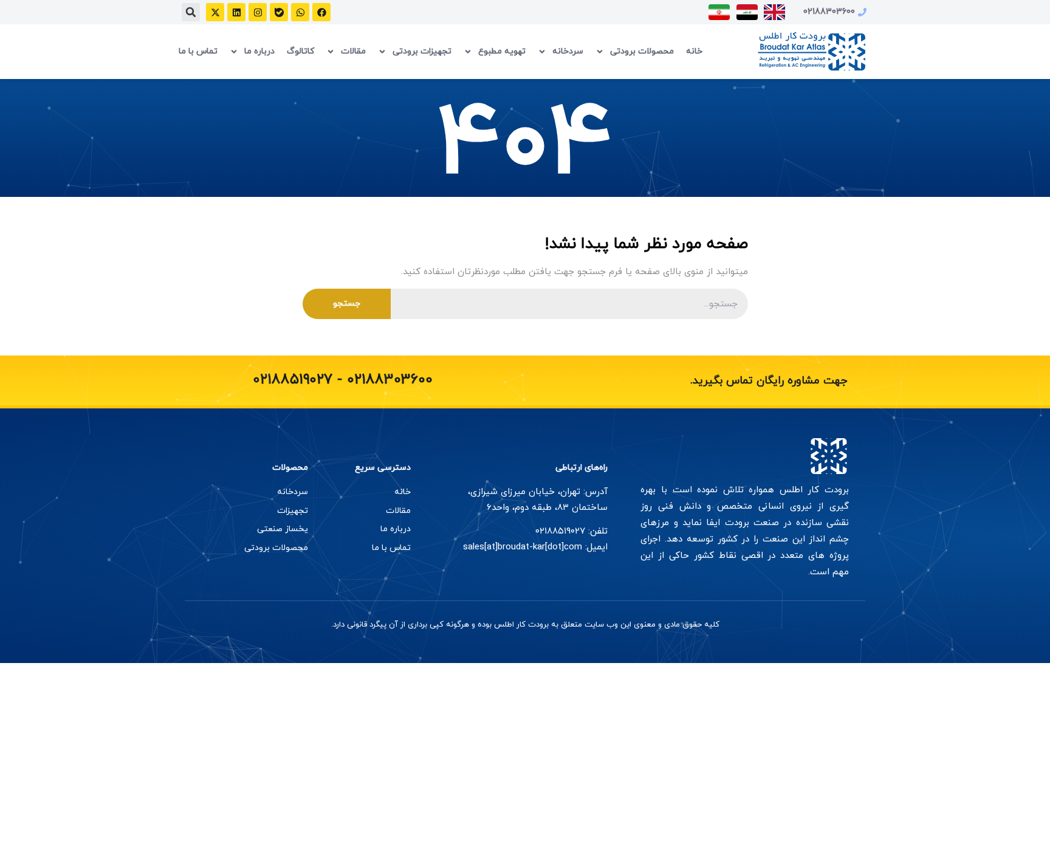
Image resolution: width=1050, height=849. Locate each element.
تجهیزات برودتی (422, 51)
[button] (191, 12)
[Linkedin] (236, 12)
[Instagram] (258, 12)
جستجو (346, 303)
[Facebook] (321, 12)
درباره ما (259, 51)
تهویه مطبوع (502, 51)
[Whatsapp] (300, 12)
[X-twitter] (215, 12)
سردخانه (567, 51)
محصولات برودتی (642, 51)
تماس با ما (198, 51)
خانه (694, 51)
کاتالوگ (300, 51)
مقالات (353, 51)
